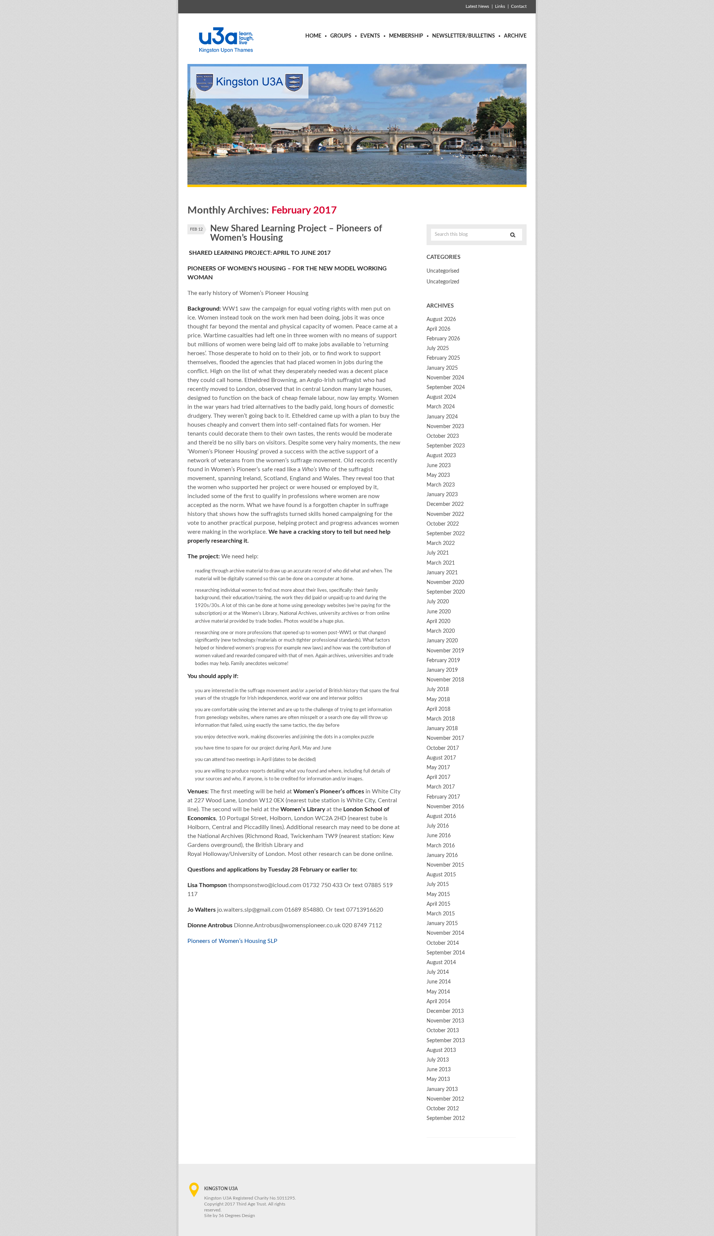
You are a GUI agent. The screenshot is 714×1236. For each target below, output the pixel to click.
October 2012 (443, 1108)
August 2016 (441, 816)
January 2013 (442, 1089)
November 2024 (445, 378)
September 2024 (446, 387)
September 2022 (446, 533)
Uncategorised (443, 271)
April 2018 (438, 709)
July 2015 (438, 884)
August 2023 (441, 455)
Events (370, 36)
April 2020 (438, 621)
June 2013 (439, 1069)
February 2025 (443, 358)
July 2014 (438, 972)
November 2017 (445, 738)
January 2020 (442, 640)
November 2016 (445, 806)
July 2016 (438, 826)
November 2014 (445, 933)
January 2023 (442, 494)
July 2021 (438, 553)
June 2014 (439, 982)
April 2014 (438, 1001)
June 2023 (439, 465)
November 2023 (445, 426)
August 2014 (441, 962)
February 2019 (443, 660)
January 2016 (442, 855)
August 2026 (441, 319)
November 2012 (445, 1099)
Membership (406, 36)
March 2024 (441, 407)
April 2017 (438, 777)
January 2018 (442, 728)
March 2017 (441, 787)
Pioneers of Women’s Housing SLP (232, 941)
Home (313, 36)
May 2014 (438, 992)
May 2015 (438, 894)
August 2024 (441, 397)
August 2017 (441, 758)
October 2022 (443, 524)
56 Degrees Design (237, 1215)
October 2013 (443, 1030)
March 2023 (441, 485)
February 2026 (443, 338)
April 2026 (438, 329)
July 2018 (438, 689)
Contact (519, 6)
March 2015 (441, 913)
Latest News (477, 6)
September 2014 (446, 953)
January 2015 (442, 923)
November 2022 (445, 514)
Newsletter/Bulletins (463, 36)
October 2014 (443, 943)
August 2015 (441, 874)
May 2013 (438, 1079)
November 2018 (445, 680)
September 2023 (446, 446)
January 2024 (442, 417)
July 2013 (438, 1060)
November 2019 (445, 651)
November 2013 (445, 1021)
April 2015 (438, 904)
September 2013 (446, 1040)
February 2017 (443, 797)
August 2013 (441, 1050)
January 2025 (442, 368)
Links (500, 6)
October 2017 (443, 748)
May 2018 (438, 699)
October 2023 (443, 436)
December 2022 (445, 504)
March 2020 (441, 631)
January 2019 (442, 670)
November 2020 (445, 582)
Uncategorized (443, 282)
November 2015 (445, 865)
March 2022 (441, 543)
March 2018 (441, 719)
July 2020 (438, 601)
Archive (515, 36)
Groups (340, 36)
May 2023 (438, 475)
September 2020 (446, 592)
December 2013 (445, 1011)
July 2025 (438, 348)
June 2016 (439, 835)
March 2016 (441, 845)
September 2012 (446, 1118)
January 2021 (442, 572)
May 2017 (438, 767)
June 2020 (439, 611)
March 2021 (441, 563)
